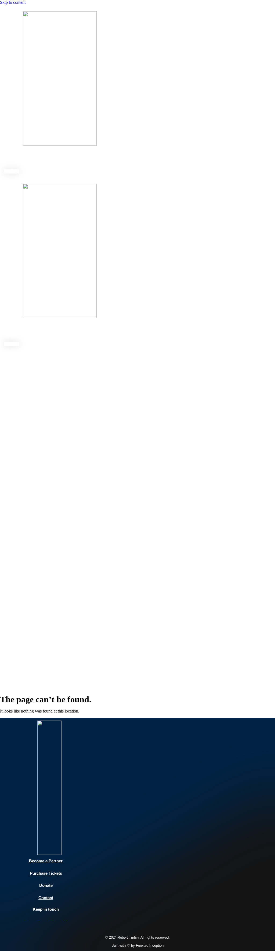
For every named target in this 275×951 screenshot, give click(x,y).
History (106, 158)
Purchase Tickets (46, 873)
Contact (151, 158)
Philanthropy (41, 158)
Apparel (174, 158)
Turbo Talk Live (77, 158)
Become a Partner (46, 861)
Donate (175, 331)
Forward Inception (150, 945)
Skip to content (13, 2)
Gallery (129, 158)
